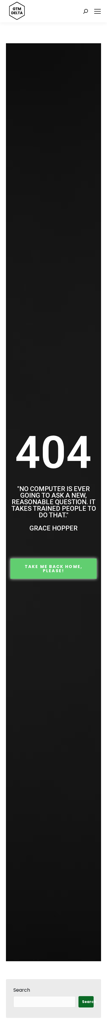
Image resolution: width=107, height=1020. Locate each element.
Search (21, 990)
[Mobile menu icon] (97, 11)
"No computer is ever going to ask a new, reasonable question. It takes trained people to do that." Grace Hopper (53, 508)
